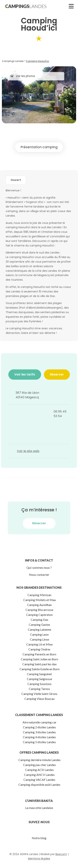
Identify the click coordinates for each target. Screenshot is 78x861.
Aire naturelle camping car (39, 722)
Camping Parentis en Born (39, 654)
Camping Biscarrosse (39, 609)
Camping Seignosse (39, 679)
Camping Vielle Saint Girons (39, 693)
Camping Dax (39, 619)
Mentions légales (39, 858)
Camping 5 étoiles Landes (39, 742)
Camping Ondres (39, 649)
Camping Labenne (39, 629)
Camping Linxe (39, 639)
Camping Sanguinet (39, 674)
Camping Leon (39, 634)
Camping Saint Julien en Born (39, 659)
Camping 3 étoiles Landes (39, 732)
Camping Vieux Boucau (39, 698)
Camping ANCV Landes (39, 774)
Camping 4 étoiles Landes (39, 737)
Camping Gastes (39, 624)
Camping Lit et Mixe (39, 644)
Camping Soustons (39, 684)
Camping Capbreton (39, 614)
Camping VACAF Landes (39, 779)
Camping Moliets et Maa (39, 600)
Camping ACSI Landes (39, 769)
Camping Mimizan (39, 595)
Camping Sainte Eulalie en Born (39, 669)
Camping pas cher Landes (39, 765)
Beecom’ (61, 854)
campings (26, 6)
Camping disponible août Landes (39, 784)
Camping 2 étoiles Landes (39, 727)
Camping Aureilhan (39, 605)
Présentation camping (39, 147)
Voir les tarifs (24, 374)
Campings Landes (13, 61)
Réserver (57, 374)
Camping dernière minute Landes (39, 760)
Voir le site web (28, 451)
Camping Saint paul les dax (39, 664)
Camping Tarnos (39, 689)
